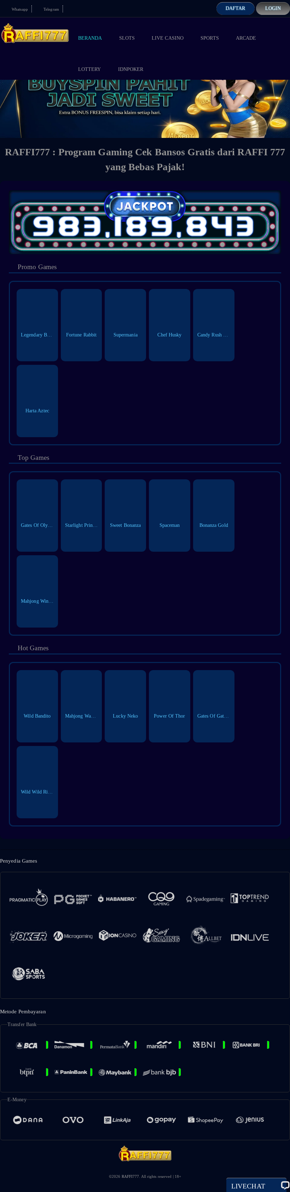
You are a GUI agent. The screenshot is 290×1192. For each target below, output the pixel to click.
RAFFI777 (130, 1176)
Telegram (50, 9)
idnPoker (131, 69)
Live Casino (168, 38)
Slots (127, 38)
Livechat (248, 1186)
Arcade (246, 38)
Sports (210, 38)
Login (273, 8)
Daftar (235, 8)
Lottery (89, 69)
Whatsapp (19, 9)
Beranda (90, 38)
